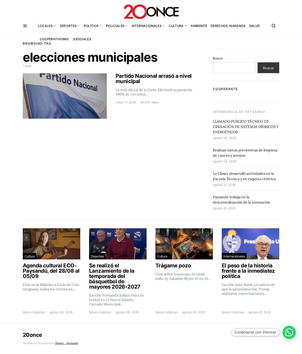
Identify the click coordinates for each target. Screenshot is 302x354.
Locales (45, 26)
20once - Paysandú (66, 343)
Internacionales (147, 26)
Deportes (68, 26)
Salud (254, 26)
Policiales (115, 26)
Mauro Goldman (34, 312)
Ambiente (199, 26)
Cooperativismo (54, 39)
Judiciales (82, 39)
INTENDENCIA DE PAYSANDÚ (239, 112)
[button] (289, 332)
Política (91, 26)
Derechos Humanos (228, 26)
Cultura (176, 26)
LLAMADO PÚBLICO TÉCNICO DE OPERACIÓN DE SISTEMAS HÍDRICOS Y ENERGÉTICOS (246, 126)
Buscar (218, 58)
